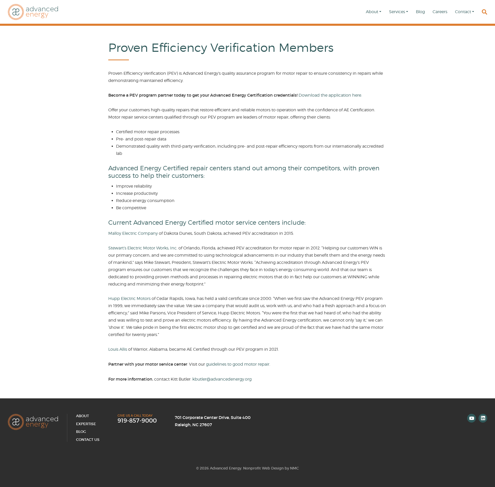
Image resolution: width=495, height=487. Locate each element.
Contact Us (88, 439)
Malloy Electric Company (133, 233)
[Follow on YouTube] (471, 418)
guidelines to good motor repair (237, 364)
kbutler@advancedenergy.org (222, 379)
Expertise (86, 424)
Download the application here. (330, 95)
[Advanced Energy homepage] (33, 12)
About (82, 416)
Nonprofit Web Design (263, 468)
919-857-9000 (137, 420)
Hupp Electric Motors (129, 298)
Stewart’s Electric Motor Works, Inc (142, 248)
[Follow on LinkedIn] (482, 418)
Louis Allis (117, 349)
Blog (81, 431)
